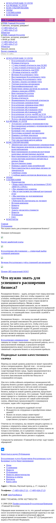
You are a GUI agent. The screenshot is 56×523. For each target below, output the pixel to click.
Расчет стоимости (9, 51)
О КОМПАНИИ (13, 12)
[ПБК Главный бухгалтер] (13, 23)
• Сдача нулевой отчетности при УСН (28, 68)
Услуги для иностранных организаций (28, 119)
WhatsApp (5, 32)
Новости (15, 212)
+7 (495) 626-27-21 (9, 28)
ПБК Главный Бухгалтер (13, 20)
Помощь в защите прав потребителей (28, 166)
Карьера (15, 208)
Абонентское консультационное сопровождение (32, 145)
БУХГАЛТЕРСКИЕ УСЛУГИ (19, 3)
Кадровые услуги (9, 461)
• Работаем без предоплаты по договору (29, 201)
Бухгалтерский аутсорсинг (23, 61)
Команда (15, 205)
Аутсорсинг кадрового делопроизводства (29, 124)
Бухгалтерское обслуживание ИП (26, 112)
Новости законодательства (18, 474)
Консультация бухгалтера (22, 93)
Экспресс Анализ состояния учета (26, 82)
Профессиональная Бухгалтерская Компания (32, 504)
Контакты (10, 479)
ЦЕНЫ (9, 10)
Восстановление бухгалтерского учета (28, 77)
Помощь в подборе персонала (24, 135)
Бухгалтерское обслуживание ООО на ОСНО (31, 117)
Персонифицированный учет (24, 86)
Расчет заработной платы (22, 96)
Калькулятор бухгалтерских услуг (36, 458)
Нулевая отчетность (20, 63)
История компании (19, 203)
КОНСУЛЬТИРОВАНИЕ (17, 8)
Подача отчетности (19, 98)
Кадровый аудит (18, 128)
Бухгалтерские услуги (11, 458)
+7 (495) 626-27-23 (9, 30)
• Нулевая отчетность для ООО (25, 70)
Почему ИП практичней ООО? (15, 271)
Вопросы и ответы (14, 477)
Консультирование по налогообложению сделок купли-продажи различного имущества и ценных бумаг (32, 158)
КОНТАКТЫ (12, 15)
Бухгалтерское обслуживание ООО (27, 110)
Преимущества (18, 182)
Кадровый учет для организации (26, 131)
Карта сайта (11, 481)
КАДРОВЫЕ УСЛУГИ (16, 5)
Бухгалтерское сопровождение (25, 103)
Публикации (17, 215)
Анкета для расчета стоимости (25, 210)
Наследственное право (21, 163)
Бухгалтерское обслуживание (24, 107)
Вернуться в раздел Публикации (15, 454)
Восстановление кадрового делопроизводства (31, 126)
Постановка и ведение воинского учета (28, 138)
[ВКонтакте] (2, 449)
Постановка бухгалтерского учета (26, 79)
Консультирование (25, 461)
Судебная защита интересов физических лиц (31, 175)
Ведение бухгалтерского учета (24, 75)
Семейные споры (19, 173)
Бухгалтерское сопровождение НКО (27, 105)
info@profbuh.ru (15, 495)
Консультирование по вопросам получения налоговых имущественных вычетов (30, 153)
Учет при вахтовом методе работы (26, 140)
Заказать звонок (8, 49)
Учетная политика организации (25, 84)
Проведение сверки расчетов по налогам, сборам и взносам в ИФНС (29, 90)
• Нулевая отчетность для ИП (24, 72)
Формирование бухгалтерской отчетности (30, 100)
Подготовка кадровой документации (27, 133)
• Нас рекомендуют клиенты (24, 189)
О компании (11, 467)
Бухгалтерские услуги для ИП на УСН (28, 114)
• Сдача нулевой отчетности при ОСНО (29, 65)
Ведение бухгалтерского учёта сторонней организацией (26, 262)
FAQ (13, 217)
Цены (8, 465)
